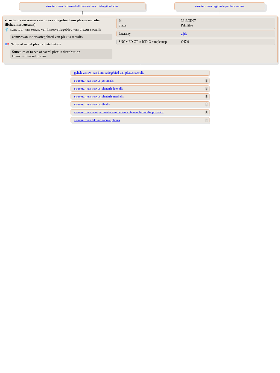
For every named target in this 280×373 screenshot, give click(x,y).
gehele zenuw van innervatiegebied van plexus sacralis (109, 73)
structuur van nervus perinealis (94, 80)
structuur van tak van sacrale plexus (97, 120)
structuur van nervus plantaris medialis (99, 96)
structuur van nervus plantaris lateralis (98, 88)
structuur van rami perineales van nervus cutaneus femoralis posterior (119, 112)
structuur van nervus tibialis (92, 104)
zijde (184, 33)
